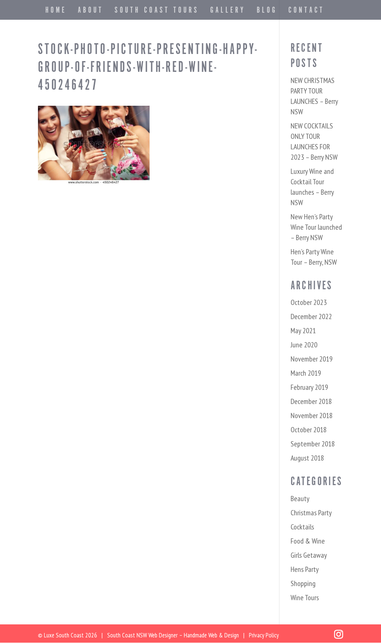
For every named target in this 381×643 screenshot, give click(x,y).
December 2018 (311, 401)
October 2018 (309, 429)
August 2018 (307, 458)
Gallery (228, 12)
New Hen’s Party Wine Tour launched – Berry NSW (316, 227)
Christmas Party (311, 513)
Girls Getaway (309, 555)
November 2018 (312, 415)
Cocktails (302, 527)
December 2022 (311, 316)
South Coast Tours (157, 12)
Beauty (300, 498)
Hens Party (305, 569)
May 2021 (303, 330)
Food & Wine (308, 541)
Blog (267, 12)
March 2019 (306, 373)
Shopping (303, 583)
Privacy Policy (264, 635)
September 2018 (313, 444)
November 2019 (312, 359)
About (90, 12)
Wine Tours (305, 597)
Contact (306, 12)
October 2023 (309, 302)
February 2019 (309, 387)
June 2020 (304, 345)
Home (56, 12)
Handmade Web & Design (211, 635)
